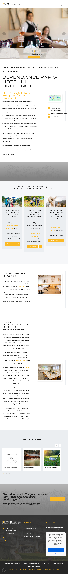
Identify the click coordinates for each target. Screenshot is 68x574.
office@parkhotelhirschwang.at (15, 537)
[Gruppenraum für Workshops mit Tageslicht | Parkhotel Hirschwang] (49, 365)
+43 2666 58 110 (10, 533)
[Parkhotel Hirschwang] (49, 275)
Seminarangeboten (21, 360)
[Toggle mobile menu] (65, 5)
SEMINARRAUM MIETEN (31, 528)
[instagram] (6, 540)
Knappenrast (29, 468)
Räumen (27, 367)
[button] (60, 445)
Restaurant (21, 286)
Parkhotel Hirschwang (23, 569)
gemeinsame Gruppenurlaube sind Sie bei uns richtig (12, 225)
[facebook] (3, 540)
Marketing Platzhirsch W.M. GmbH (51, 569)
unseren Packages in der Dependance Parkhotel (57, 227)
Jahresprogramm (10, 468)
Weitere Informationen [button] (56, 554)
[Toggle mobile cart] (61, 5)
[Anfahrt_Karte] (55, 96)
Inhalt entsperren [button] (55, 550)
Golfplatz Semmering (51, 468)
